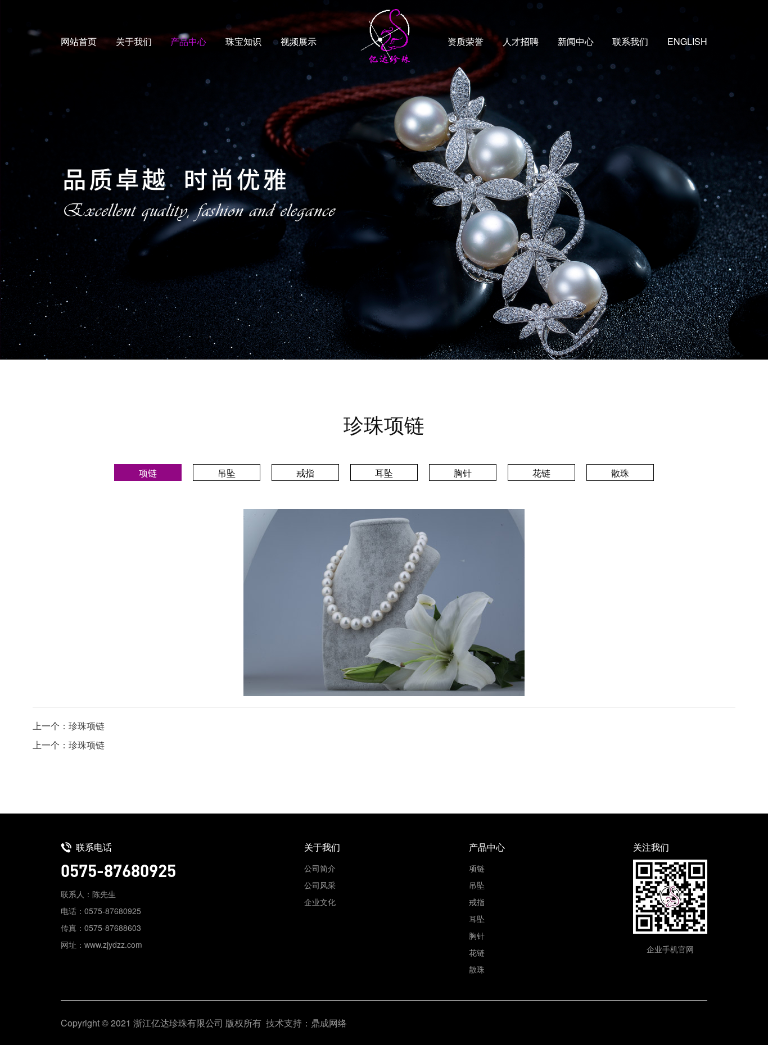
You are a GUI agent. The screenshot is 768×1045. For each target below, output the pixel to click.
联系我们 (630, 41)
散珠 (620, 472)
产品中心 (188, 41)
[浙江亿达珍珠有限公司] (384, 36)
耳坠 (384, 472)
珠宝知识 (243, 41)
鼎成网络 (329, 1022)
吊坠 (227, 472)
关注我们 (651, 846)
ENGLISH (687, 41)
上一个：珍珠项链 (69, 725)
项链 (148, 472)
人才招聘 (521, 41)
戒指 (305, 472)
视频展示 (299, 41)
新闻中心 (576, 41)
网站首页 (79, 41)
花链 (541, 472)
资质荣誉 (466, 41)
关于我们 (134, 41)
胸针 (463, 472)
